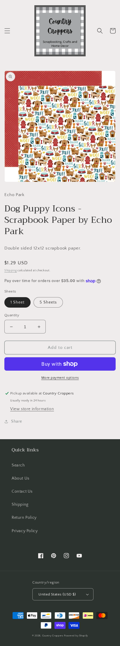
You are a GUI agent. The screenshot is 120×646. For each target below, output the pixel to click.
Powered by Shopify (76, 635)
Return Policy (24, 517)
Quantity (11, 315)
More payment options (60, 378)
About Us (20, 478)
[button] (7, 30)
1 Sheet (17, 302)
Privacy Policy (25, 531)
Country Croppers (52, 635)
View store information (32, 409)
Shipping (10, 270)
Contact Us (22, 491)
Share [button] (16, 421)
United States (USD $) (57, 594)
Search (18, 465)
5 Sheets (48, 302)
